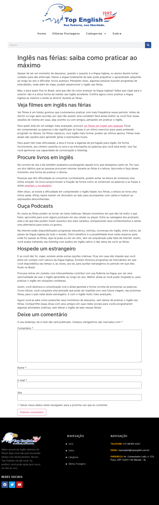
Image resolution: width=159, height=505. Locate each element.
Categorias (94, 33)
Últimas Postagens (66, 33)
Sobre (117, 33)
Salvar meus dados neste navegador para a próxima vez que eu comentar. (64, 405)
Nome (21, 367)
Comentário (25, 328)
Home (41, 33)
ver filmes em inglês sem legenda (103, 125)
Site (19, 392)
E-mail (22, 380)
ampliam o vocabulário (38, 185)
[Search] (148, 45)
